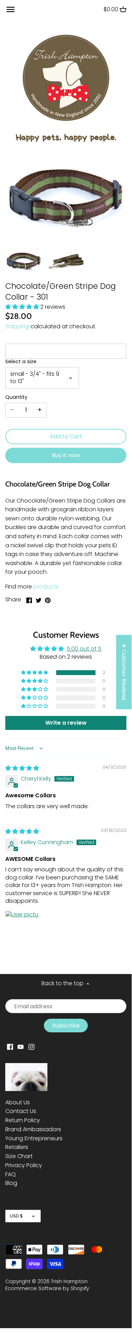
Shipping (17, 326)
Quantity (16, 397)
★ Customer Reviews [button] (124, 672)
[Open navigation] (10, 9)
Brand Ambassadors (33, 1129)
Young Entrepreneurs (33, 1138)
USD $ (16, 1216)
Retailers (16, 1147)
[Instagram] (31, 1047)
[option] (23, 260)
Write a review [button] (66, 723)
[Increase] (39, 410)
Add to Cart (66, 436)
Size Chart (19, 1156)
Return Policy (22, 1120)
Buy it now (66, 455)
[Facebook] (10, 1047)
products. (46, 587)
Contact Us (20, 1111)
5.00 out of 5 (84, 649)
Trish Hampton (69, 1281)
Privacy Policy (23, 1165)
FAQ (10, 1174)
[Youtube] (21, 1047)
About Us (17, 1102)
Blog (11, 1183)
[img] (22, 768)
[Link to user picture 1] (22, 927)
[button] (22, 307)
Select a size (21, 362)
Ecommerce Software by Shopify (47, 1288)
